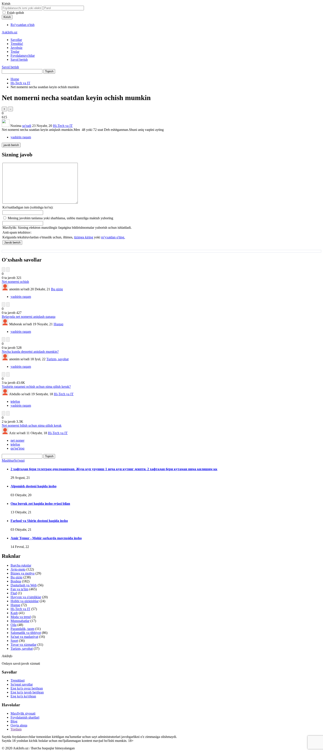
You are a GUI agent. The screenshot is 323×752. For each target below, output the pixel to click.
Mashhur (8, 460)
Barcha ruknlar (21, 565)
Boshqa (16, 581)
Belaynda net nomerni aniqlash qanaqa (28, 316)
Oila (13, 625)
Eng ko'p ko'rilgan (23, 696)
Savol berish (19, 59)
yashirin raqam (21, 137)
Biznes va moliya (22, 573)
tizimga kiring (83, 237)
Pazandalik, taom (22, 629)
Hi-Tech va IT (63, 126)
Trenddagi (18, 680)
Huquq (58, 324)
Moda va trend (21, 617)
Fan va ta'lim (19, 589)
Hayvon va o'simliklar (26, 597)
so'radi (26, 126)
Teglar (15, 51)
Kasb (14, 613)
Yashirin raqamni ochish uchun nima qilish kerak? (36, 386)
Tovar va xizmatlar (23, 644)
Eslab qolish (15, 13)
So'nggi (19, 460)
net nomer (17, 440)
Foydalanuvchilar (23, 55)
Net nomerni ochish (15, 282)
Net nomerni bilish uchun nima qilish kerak (32, 425)
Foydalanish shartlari (25, 717)
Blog (14, 721)
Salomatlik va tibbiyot (26, 633)
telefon (15, 401)
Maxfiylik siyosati (23, 713)
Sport (14, 640)
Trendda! (17, 44)
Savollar (16, 40)
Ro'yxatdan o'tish (22, 25)
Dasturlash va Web (24, 585)
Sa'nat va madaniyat (24, 637)
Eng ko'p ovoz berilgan (27, 688)
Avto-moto (18, 569)
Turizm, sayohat (57, 359)
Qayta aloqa (19, 725)
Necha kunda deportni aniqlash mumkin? (30, 351)
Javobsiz (16, 47)
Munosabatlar (20, 621)
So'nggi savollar (22, 684)
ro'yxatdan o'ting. (113, 237)
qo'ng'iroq (17, 448)
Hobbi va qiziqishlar (25, 601)
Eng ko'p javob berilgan (27, 692)
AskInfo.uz (9, 32)
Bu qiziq (57, 289)
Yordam (16, 729)
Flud (14, 593)
